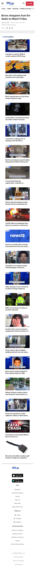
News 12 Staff (5, 22)
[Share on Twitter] (9, 28)
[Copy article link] (12, 28)
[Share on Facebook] (7, 28)
